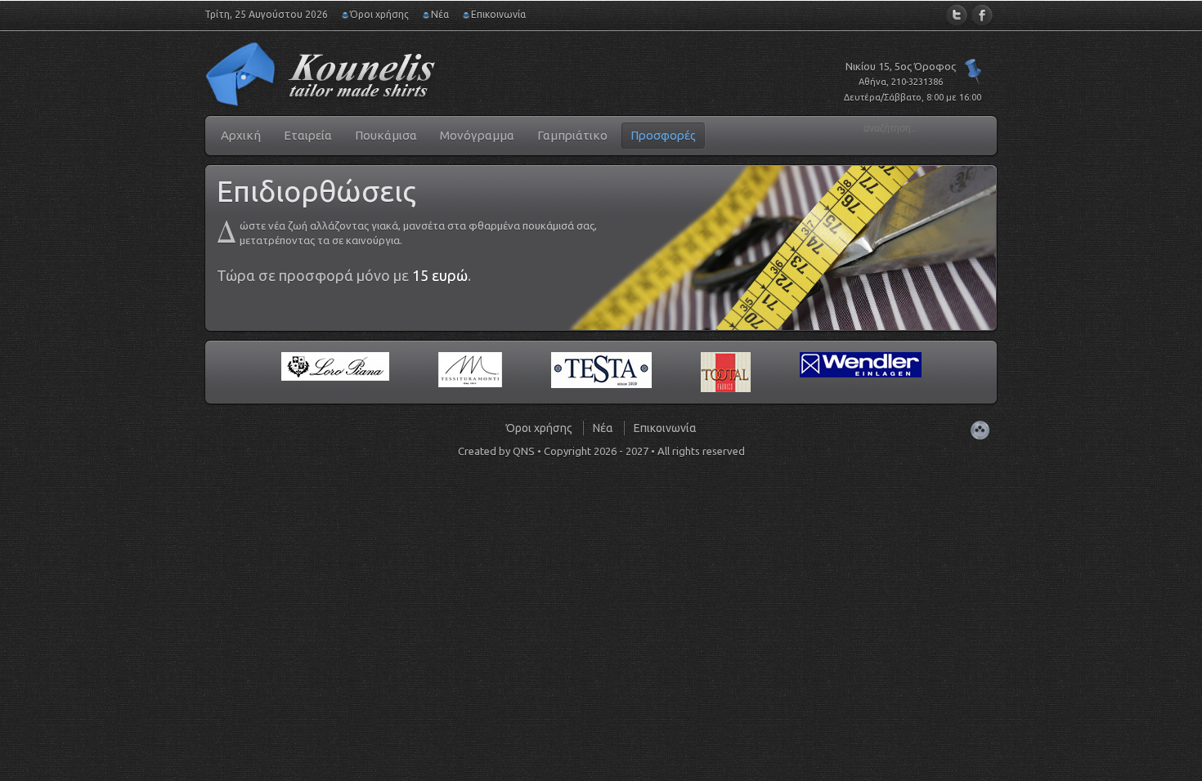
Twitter (957, 15)
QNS (524, 451)
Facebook (982, 15)
